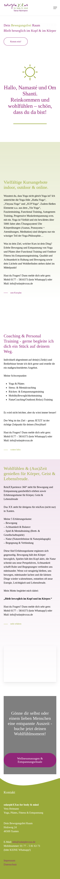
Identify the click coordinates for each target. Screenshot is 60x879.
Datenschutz (10, 864)
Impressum (9, 860)
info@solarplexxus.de (23, 841)
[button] (55, 7)
